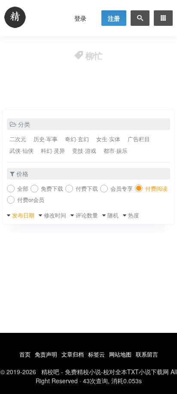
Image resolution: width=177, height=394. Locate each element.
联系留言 (147, 354)
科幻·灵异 (53, 150)
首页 (25, 354)
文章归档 (72, 354)
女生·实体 (108, 139)
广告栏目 (139, 139)
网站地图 (120, 354)
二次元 (17, 139)
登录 (80, 18)
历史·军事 (46, 139)
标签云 (96, 354)
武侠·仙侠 (21, 150)
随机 (113, 215)
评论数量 (87, 215)
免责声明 (46, 354)
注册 (114, 18)
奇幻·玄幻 (77, 139)
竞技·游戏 (84, 150)
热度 (133, 215)
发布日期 (23, 215)
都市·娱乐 (116, 150)
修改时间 (55, 215)
